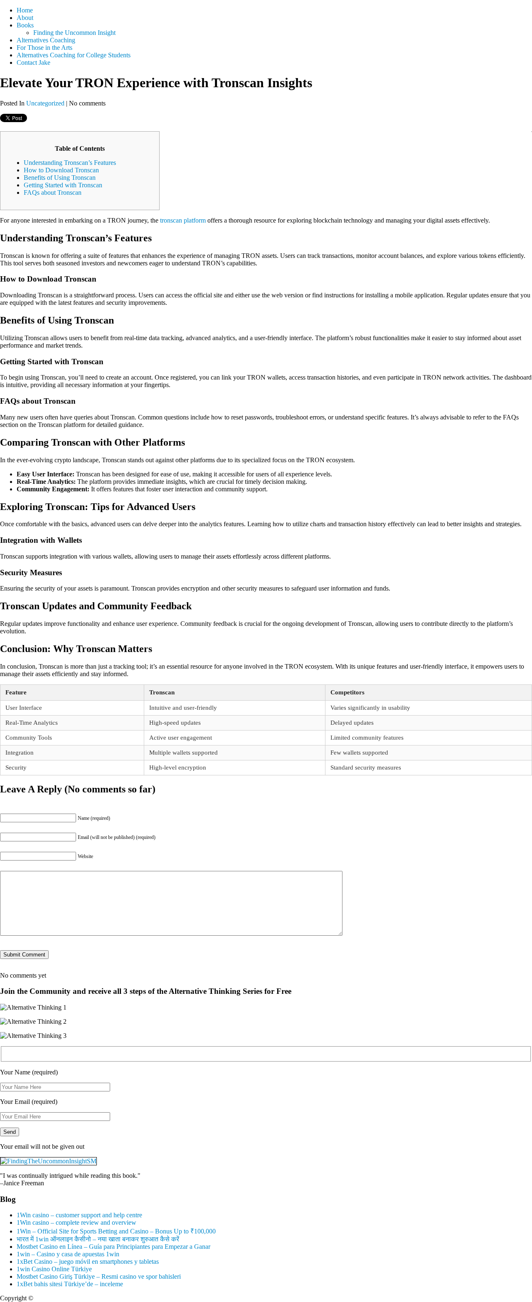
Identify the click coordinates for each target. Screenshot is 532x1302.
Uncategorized (45, 103)
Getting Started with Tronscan (63, 185)
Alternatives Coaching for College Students (74, 55)
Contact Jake (33, 62)
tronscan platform (183, 220)
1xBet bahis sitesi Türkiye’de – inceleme (70, 1283)
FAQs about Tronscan (52, 192)
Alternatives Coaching (46, 40)
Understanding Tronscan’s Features (70, 162)
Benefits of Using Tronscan (60, 177)
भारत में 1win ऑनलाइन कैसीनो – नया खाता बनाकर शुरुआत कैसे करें (98, 1239)
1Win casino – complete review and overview (76, 1222)
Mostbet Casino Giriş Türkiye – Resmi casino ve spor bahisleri (99, 1276)
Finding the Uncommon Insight (74, 32)
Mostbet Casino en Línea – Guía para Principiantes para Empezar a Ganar (113, 1246)
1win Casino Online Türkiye (54, 1269)
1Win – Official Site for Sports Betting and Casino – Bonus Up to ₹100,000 (116, 1231)
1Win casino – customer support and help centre (79, 1215)
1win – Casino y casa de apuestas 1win (68, 1254)
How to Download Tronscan (61, 170)
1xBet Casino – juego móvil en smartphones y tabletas (88, 1261)
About (25, 17)
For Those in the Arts (44, 47)
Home (25, 10)
